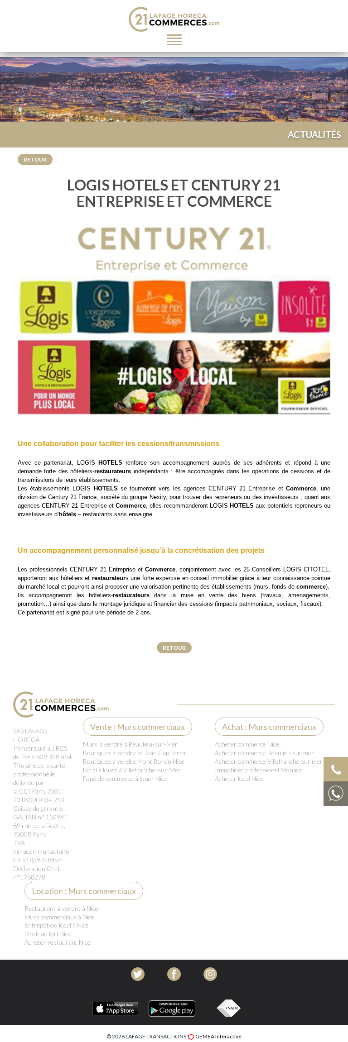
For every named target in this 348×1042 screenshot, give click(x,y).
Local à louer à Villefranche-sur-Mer (132, 770)
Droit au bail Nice (47, 933)
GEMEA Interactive (218, 1036)
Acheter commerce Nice (247, 744)
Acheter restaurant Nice (57, 942)
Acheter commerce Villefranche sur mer (269, 761)
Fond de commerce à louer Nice (125, 778)
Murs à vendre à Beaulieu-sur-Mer (130, 744)
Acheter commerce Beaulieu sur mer (264, 753)
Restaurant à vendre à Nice (61, 908)
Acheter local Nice (239, 778)
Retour (35, 159)
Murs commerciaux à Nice (59, 917)
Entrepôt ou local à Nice (56, 925)
